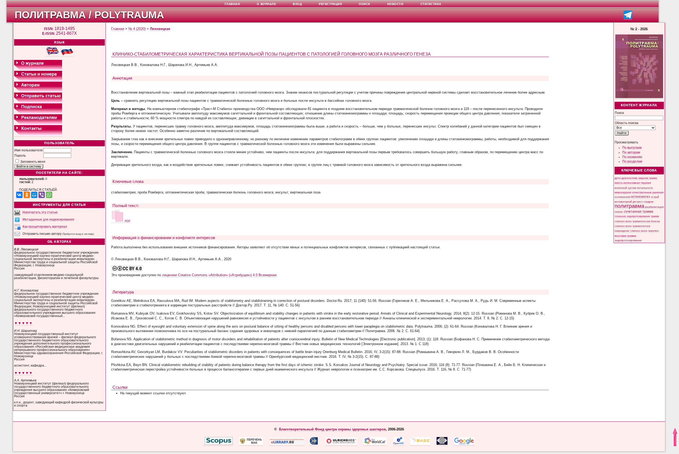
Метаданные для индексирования (48, 219)
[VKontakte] (19, 195)
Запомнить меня (32, 161)
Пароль (20, 155)
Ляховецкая (160, 29)
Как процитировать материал (45, 226)
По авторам (631, 152)
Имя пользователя (28, 150)
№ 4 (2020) (137, 29)
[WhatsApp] (49, 195)
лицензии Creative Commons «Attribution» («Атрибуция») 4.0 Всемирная (219, 275)
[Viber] (41, 195)
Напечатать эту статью (40, 212)
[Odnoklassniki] (27, 195)
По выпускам (632, 147)
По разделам (632, 161)
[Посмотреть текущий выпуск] (639, 97)
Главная (117, 29)
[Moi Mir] (34, 195)
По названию (632, 156)
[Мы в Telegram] (628, 18)
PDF (127, 221)
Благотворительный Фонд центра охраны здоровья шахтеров (332, 429)
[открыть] (204, 444)
